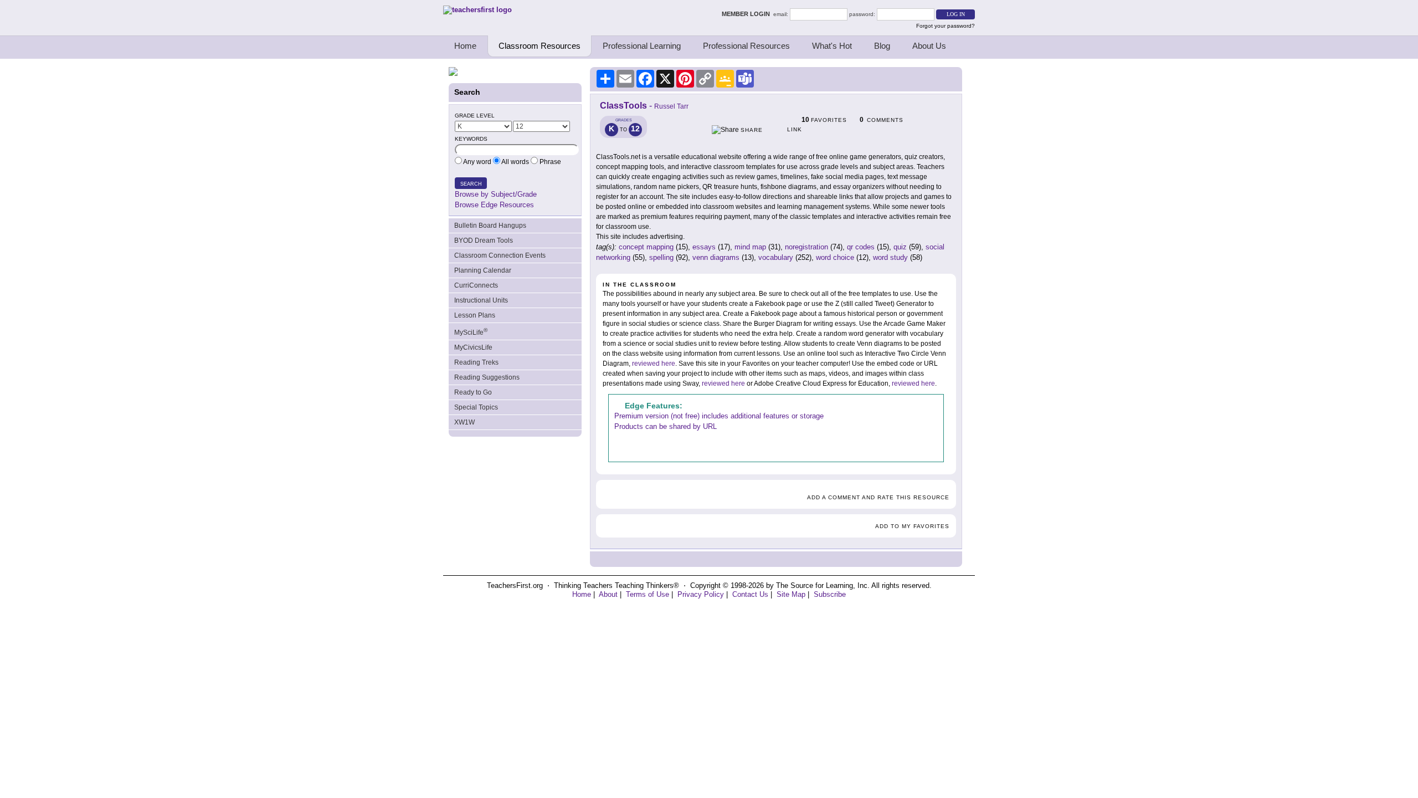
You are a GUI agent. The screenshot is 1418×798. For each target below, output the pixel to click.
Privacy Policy (700, 594)
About (608, 594)
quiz (900, 247)
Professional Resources (746, 45)
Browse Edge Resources (494, 205)
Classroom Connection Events (500, 255)
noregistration (806, 247)
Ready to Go (473, 392)
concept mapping (646, 247)
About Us (929, 45)
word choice (835, 257)
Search (471, 184)
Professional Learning (642, 45)
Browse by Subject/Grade (496, 194)
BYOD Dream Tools (483, 240)
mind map (750, 247)
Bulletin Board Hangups (490, 225)
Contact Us (750, 594)
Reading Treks (476, 362)
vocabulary (775, 257)
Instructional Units (481, 300)
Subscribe (830, 594)
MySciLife (470, 331)
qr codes (861, 247)
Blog (882, 45)
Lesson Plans (474, 315)
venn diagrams (715, 257)
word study (890, 257)
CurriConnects (476, 285)
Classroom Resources (539, 45)
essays (704, 247)
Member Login (747, 14)
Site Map (791, 594)
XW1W (464, 422)
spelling (661, 257)
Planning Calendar (482, 270)
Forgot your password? (945, 26)
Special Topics (476, 407)
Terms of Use (647, 594)
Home (465, 45)
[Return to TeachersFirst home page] (477, 10)
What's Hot (832, 45)
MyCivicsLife (473, 347)
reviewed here (653, 363)
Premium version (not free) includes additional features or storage (719, 416)
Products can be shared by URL (665, 426)
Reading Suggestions (487, 377)
